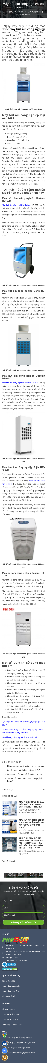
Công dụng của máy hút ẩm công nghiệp (24, 774)
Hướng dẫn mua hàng (10, 991)
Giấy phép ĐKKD (8, 981)
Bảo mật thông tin (9, 1009)
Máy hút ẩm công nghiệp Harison (16, 205)
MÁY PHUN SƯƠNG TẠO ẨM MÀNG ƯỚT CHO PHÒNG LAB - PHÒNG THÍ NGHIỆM (31, 804)
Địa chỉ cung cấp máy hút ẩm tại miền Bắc (20, 737)
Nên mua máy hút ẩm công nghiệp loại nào (25, 766)
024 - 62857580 (11, 960)
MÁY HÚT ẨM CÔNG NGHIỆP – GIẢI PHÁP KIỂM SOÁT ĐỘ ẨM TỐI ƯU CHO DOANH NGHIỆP (31, 823)
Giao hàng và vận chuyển (12, 1024)
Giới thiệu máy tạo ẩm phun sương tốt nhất (18, 1042)
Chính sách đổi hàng (10, 1019)
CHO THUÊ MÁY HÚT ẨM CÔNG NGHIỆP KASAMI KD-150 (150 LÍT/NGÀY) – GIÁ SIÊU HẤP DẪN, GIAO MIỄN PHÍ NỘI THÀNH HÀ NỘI (31, 843)
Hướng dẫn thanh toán (11, 986)
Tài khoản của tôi (8, 996)
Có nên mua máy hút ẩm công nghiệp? (23, 770)
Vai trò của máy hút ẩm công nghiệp (16, 1047)
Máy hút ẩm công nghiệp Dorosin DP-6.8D (20, 382)
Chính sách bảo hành (10, 1014)
